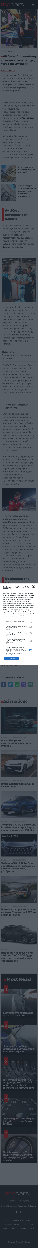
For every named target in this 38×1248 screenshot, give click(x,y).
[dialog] (19, 624)
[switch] (30, 627)
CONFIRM (11, 658)
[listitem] (19, 622)
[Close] (34, 587)
